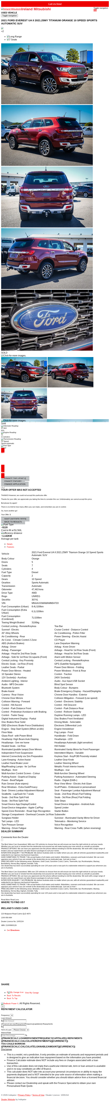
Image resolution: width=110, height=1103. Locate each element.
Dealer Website (8, 1099)
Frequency (5, 1015)
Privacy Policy (24, 1095)
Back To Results (14, 995)
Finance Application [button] (14, 484)
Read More (5, 900)
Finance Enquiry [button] (13, 481)
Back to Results (13, 522)
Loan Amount (6, 1018)
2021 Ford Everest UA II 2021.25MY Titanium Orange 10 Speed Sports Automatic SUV (49, 22)
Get (13, 930)
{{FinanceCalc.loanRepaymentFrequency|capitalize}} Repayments (27, 1024)
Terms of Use (38, 1095)
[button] (55, 1049)
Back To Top (12, 998)
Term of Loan (6, 1030)
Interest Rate (6, 1033)
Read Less (14, 900)
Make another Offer (15, 519)
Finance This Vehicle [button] (15, 478)
